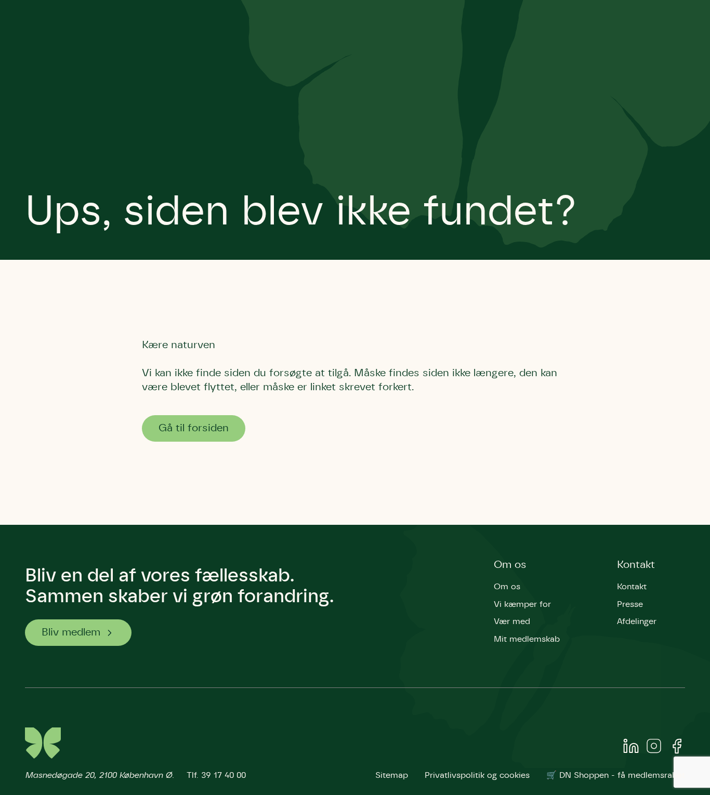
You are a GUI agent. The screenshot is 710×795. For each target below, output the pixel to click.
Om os (510, 565)
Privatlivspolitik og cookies (477, 775)
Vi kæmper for (522, 604)
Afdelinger (636, 621)
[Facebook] (676, 748)
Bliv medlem (71, 632)
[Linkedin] (631, 748)
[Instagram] (654, 748)
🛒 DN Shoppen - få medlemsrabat (615, 775)
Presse (630, 604)
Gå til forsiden (194, 428)
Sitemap (391, 775)
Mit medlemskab (527, 639)
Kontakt (636, 565)
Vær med (512, 621)
